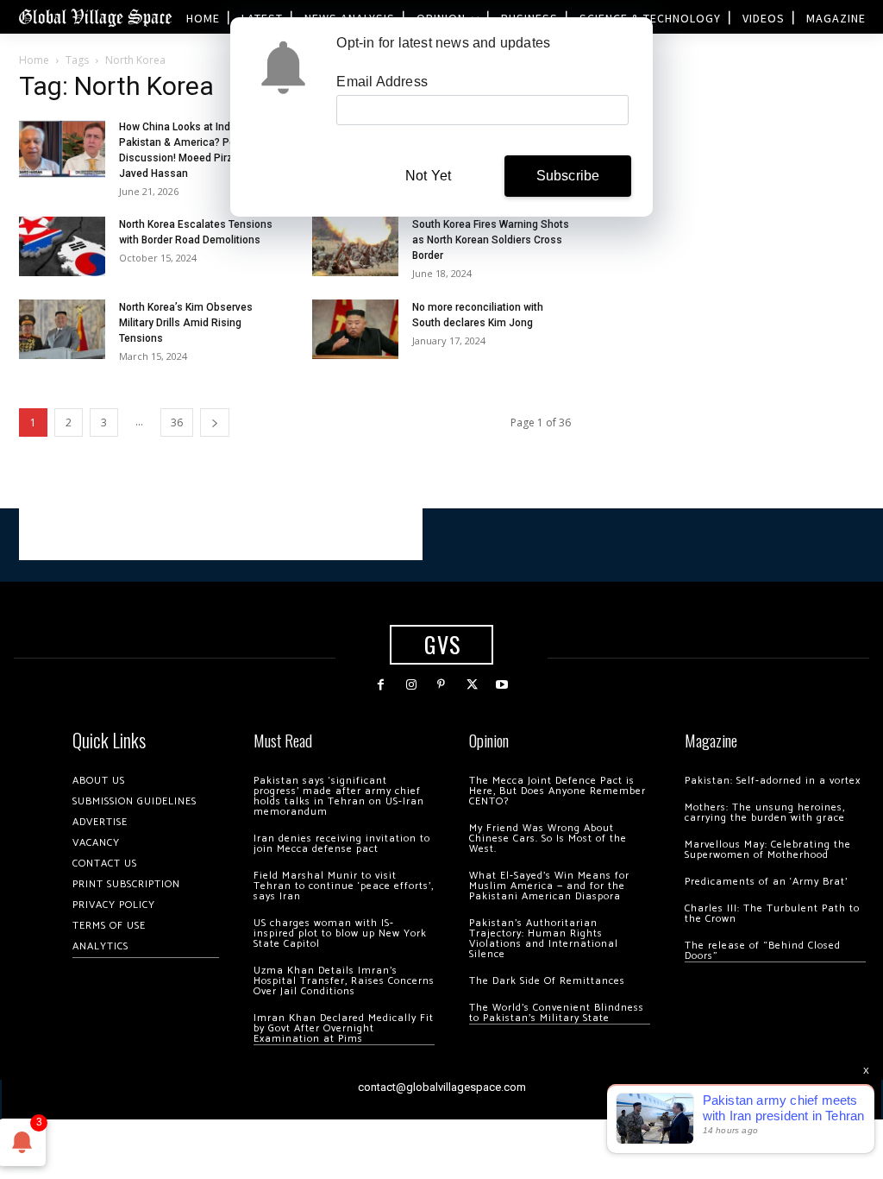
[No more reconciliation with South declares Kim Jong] (355, 329)
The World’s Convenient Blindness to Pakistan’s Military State (556, 1012)
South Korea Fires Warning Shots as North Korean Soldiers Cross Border (490, 240)
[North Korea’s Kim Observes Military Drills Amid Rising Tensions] (62, 329)
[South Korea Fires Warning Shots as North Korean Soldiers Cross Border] (355, 246)
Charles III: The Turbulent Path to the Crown (772, 913)
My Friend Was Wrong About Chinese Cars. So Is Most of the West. (548, 838)
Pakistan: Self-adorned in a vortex (773, 780)
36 (177, 422)
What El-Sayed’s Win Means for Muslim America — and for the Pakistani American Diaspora (549, 886)
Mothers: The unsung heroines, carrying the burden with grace (765, 812)
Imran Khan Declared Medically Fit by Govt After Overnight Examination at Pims (344, 1028)
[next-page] (214, 422)
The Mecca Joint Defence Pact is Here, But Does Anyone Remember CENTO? (557, 791)
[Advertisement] (221, 534)
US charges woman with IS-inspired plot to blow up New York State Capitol (340, 933)
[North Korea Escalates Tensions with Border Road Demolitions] (62, 246)
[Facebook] (380, 685)
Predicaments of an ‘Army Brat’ (766, 881)
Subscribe (568, 175)
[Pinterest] (441, 685)
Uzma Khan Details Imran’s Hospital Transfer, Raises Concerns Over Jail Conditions (344, 980)
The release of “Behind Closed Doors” (763, 950)
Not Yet (428, 175)
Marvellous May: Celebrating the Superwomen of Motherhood (768, 849)
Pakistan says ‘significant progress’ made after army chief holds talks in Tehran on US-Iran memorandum (339, 796)
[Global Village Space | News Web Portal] (95, 17)
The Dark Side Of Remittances (547, 981)
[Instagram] (411, 685)
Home (34, 60)
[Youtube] (502, 685)
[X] (472, 685)
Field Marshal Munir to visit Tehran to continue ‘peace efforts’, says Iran (344, 886)
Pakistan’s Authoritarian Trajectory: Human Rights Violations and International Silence (543, 938)
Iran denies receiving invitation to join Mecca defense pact (342, 843)
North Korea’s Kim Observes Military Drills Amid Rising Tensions (186, 322)
